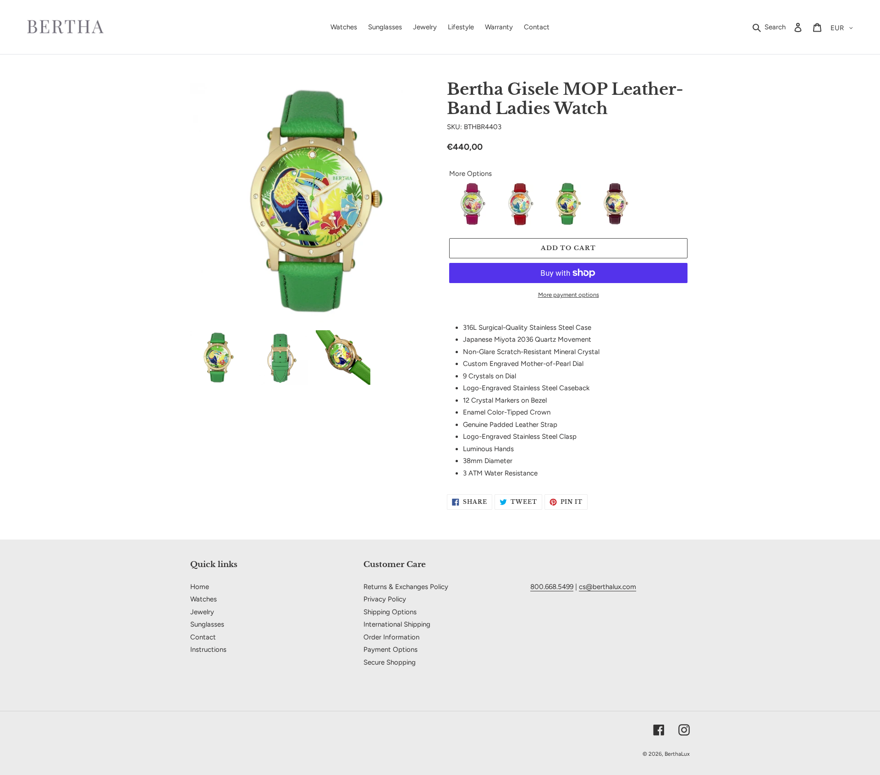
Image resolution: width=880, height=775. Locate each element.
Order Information (391, 637)
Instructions (208, 649)
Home (199, 587)
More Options (470, 173)
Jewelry (202, 612)
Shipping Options (390, 612)
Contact (203, 637)
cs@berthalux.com (607, 587)
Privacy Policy (384, 599)
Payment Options (390, 649)
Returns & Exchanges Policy (405, 587)
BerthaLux (677, 754)
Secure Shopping (389, 662)
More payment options (568, 294)
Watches (203, 599)
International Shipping (396, 624)
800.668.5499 (551, 587)
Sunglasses (207, 624)
